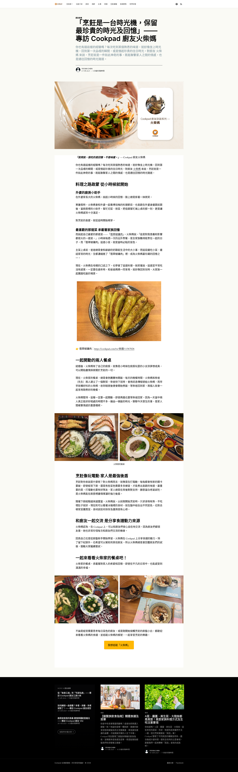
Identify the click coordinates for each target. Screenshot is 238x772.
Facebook (179, 763)
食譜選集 (123, 4)
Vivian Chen (87, 69)
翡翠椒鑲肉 (116, 234)
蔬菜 (87, 4)
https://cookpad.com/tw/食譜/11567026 (114, 348)
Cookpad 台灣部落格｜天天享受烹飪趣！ (69, 763)
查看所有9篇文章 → (67, 732)
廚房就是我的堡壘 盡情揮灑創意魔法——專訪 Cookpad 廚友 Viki (74, 719)
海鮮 (93, 4)
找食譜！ (69, 4)
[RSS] (181, 4)
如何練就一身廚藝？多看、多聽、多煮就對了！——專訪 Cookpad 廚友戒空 (74, 706)
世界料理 (133, 4)
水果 (99, 4)
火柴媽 (137, 169)
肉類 (105, 4)
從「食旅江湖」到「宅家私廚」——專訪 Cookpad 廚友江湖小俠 (74, 694)
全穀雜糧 (113, 4)
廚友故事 (79, 18)
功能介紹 (79, 4)
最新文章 (170, 763)
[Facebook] (176, 4)
